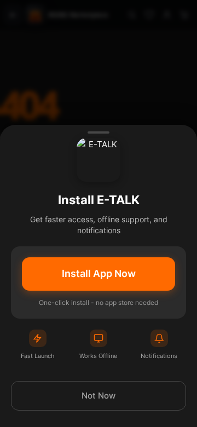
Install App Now (99, 273)
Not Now (98, 395)
